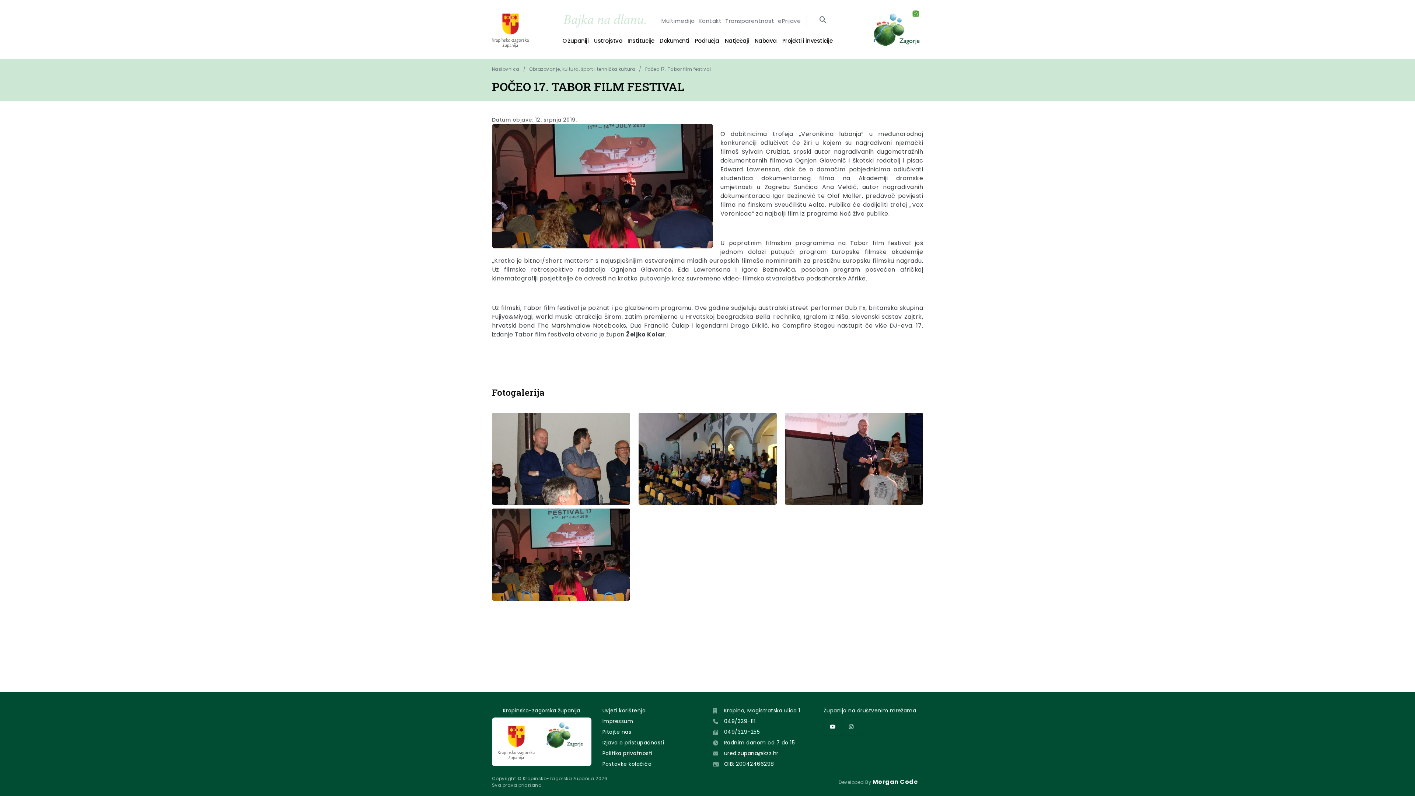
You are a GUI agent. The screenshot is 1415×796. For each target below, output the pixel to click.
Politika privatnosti (627, 753)
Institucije (641, 41)
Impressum (617, 721)
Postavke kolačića (626, 764)
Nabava (766, 41)
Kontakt (710, 21)
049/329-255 (742, 732)
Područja (707, 41)
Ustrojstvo (608, 41)
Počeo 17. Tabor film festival (678, 69)
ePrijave (789, 21)
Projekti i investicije (807, 41)
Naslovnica (506, 69)
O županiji (575, 41)
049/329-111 (739, 721)
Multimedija (678, 21)
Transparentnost (749, 21)
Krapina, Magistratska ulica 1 (762, 710)
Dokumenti (674, 41)
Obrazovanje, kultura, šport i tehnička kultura (582, 69)
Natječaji (737, 41)
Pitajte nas (616, 732)
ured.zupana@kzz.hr (751, 753)
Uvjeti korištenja (624, 710)
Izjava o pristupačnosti (633, 742)
